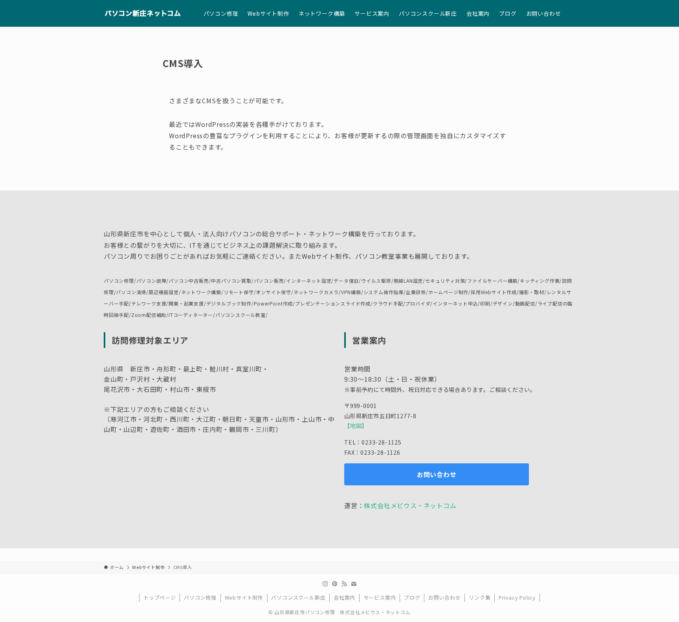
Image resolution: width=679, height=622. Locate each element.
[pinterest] (334, 583)
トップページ (159, 597)
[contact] (353, 583)
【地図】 (355, 425)
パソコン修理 (200, 597)
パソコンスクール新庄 (298, 597)
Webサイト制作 (244, 597)
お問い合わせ (444, 597)
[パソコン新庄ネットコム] (143, 13)
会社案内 (344, 597)
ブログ (412, 597)
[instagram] (325, 583)
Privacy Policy (517, 597)
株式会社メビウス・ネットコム (410, 505)
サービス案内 (379, 597)
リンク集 (479, 597)
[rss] (344, 583)
